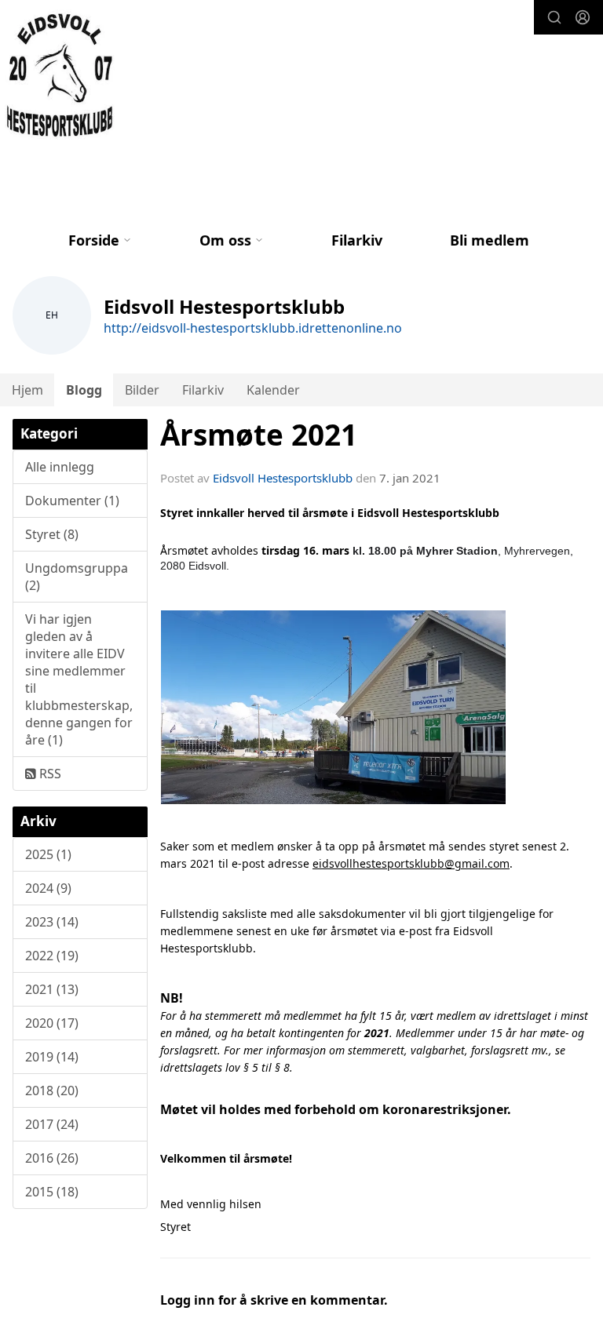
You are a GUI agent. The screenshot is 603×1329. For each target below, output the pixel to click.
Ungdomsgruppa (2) (76, 576)
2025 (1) (48, 854)
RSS (48, 773)
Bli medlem (489, 240)
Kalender (273, 390)
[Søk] (554, 17)
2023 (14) (52, 921)
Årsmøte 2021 (258, 434)
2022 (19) (52, 955)
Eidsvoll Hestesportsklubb (283, 478)
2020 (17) (52, 1023)
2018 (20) (52, 1090)
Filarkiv (356, 240)
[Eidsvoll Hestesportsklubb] (61, 75)
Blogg (84, 390)
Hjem (27, 390)
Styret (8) (52, 534)
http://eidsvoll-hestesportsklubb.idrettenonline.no (253, 328)
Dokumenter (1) (72, 500)
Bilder (142, 390)
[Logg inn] (582, 17)
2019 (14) (52, 1056)
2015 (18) (52, 1191)
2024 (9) (48, 888)
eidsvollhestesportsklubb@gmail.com (411, 863)
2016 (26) (52, 1158)
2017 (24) (52, 1124)
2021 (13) (52, 989)
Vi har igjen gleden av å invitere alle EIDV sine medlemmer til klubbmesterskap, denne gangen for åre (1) (79, 679)
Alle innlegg (59, 466)
